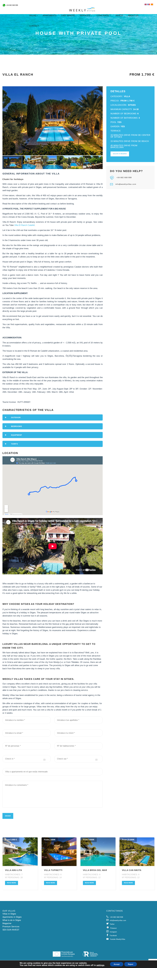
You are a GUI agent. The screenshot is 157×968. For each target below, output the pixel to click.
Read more (11, 883)
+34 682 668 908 (124, 177)
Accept (117, 964)
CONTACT (34, 26)
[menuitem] (145, 4)
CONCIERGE (103, 15)
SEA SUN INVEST (10, 930)
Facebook (113, 935)
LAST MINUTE (68, 15)
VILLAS (32, 15)
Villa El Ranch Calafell (24, 225)
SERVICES (85, 15)
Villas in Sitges (9, 914)
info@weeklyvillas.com (125, 184)
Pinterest (113, 928)
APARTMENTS (49, 15)
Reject (130, 964)
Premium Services (10, 926)
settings (100, 965)
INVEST (119, 15)
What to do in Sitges (11, 920)
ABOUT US (133, 15)
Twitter (112, 924)
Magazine (6, 923)
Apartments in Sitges (12, 917)
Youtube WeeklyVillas (117, 939)
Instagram (113, 932)
